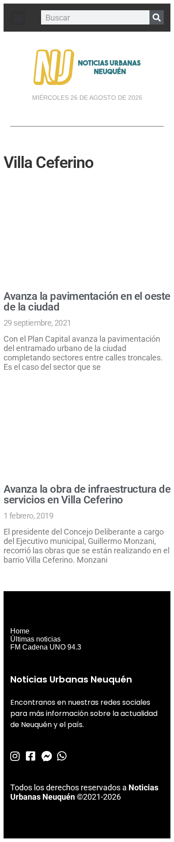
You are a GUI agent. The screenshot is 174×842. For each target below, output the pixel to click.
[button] (17, 17)
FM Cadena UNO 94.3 (45, 647)
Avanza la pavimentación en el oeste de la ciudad (87, 301)
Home (19, 631)
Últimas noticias (35, 639)
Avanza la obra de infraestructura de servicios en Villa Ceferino (87, 494)
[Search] (156, 17)
